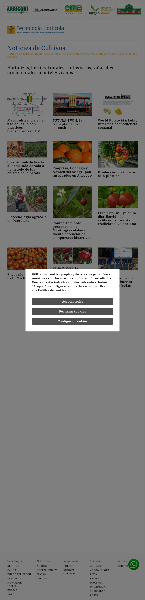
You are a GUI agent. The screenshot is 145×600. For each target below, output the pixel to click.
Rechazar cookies (72, 311)
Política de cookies (52, 290)
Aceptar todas (72, 301)
